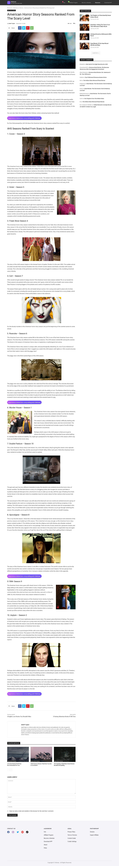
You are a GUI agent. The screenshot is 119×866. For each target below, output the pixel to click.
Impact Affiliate (94, 835)
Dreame (92, 832)
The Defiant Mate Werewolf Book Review (94, 80)
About (45, 844)
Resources (9, 8)
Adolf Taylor (12, 23)
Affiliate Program (73, 2)
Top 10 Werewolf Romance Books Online (95, 77)
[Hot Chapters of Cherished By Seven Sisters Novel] (84, 18)
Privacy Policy (71, 832)
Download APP (48, 841)
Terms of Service (72, 835)
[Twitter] (24, 28)
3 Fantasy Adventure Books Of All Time (64, 716)
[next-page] (11, 770)
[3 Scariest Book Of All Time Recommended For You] (18, 754)
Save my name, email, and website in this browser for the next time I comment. (31, 811)
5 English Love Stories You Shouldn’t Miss (19, 716)
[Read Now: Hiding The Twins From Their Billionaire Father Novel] (84, 27)
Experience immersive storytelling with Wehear (24, 118)
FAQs (45, 848)
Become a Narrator (86, 2)
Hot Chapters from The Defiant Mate (94, 98)
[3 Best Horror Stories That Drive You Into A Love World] (41, 754)
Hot (64, 2)
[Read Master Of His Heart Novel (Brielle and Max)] (84, 46)
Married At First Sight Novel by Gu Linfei (97, 64)
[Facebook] (20, 28)
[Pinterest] (28, 28)
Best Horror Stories (18, 8)
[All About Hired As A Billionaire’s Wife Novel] (84, 36)
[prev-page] (8, 770)
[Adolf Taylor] (14, 729)
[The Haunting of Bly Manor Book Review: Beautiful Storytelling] (65, 754)
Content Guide (72, 838)
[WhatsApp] (32, 28)
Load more (95, 53)
